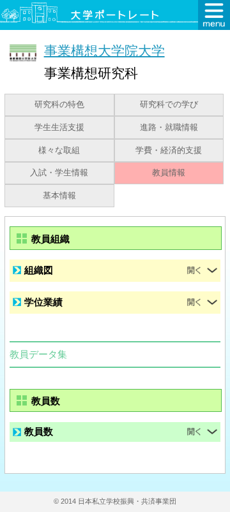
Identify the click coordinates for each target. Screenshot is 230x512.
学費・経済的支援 (168, 150)
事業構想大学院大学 (104, 50)
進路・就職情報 (169, 127)
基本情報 (59, 195)
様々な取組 (59, 150)
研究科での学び (169, 104)
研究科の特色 (59, 104)
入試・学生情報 (59, 172)
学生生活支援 (59, 127)
